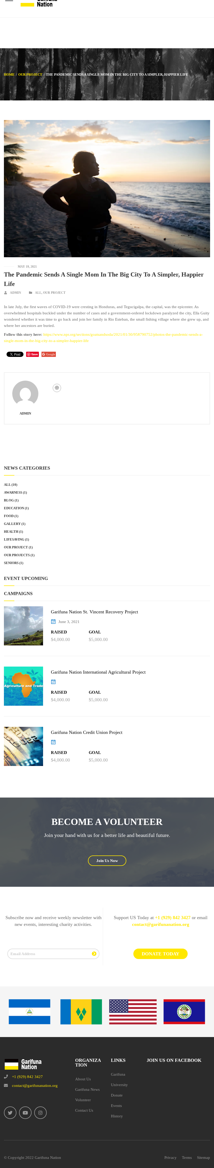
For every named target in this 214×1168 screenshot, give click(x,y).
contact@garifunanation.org (160, 924)
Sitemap (203, 1157)
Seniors (11, 563)
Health (11, 532)
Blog (9, 500)
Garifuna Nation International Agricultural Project (98, 672)
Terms (187, 1157)
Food (9, 516)
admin (15, 293)
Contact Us (84, 1110)
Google (50, 354)
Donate (117, 1095)
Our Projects (17, 555)
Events (116, 1106)
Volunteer (83, 1100)
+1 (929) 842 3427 (173, 917)
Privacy (170, 1157)
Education (14, 508)
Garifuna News (87, 1089)
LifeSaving (14, 539)
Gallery (12, 524)
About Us (83, 1079)
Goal (95, 632)
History (117, 1116)
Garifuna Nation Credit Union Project (86, 732)
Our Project (30, 74)
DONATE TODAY (160, 953)
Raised (59, 632)
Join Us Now (107, 861)
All (38, 293)
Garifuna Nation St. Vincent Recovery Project (94, 611)
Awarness (13, 492)
